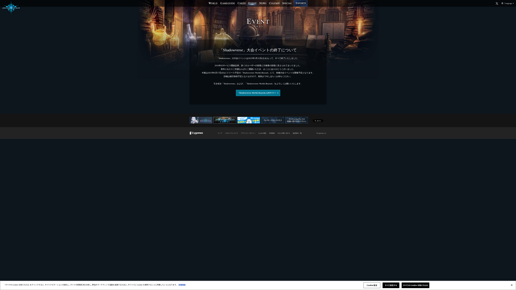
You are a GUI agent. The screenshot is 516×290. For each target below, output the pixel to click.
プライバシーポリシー (248, 133)
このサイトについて (231, 133)
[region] (258, 285)
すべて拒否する (391, 285)
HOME (191, 37)
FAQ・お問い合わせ (284, 133)
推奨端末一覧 (297, 133)
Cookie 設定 (372, 285)
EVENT (199, 37)
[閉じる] (512, 285)
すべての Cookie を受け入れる (415, 285)
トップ (220, 133)
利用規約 (272, 133)
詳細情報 (182, 284)
